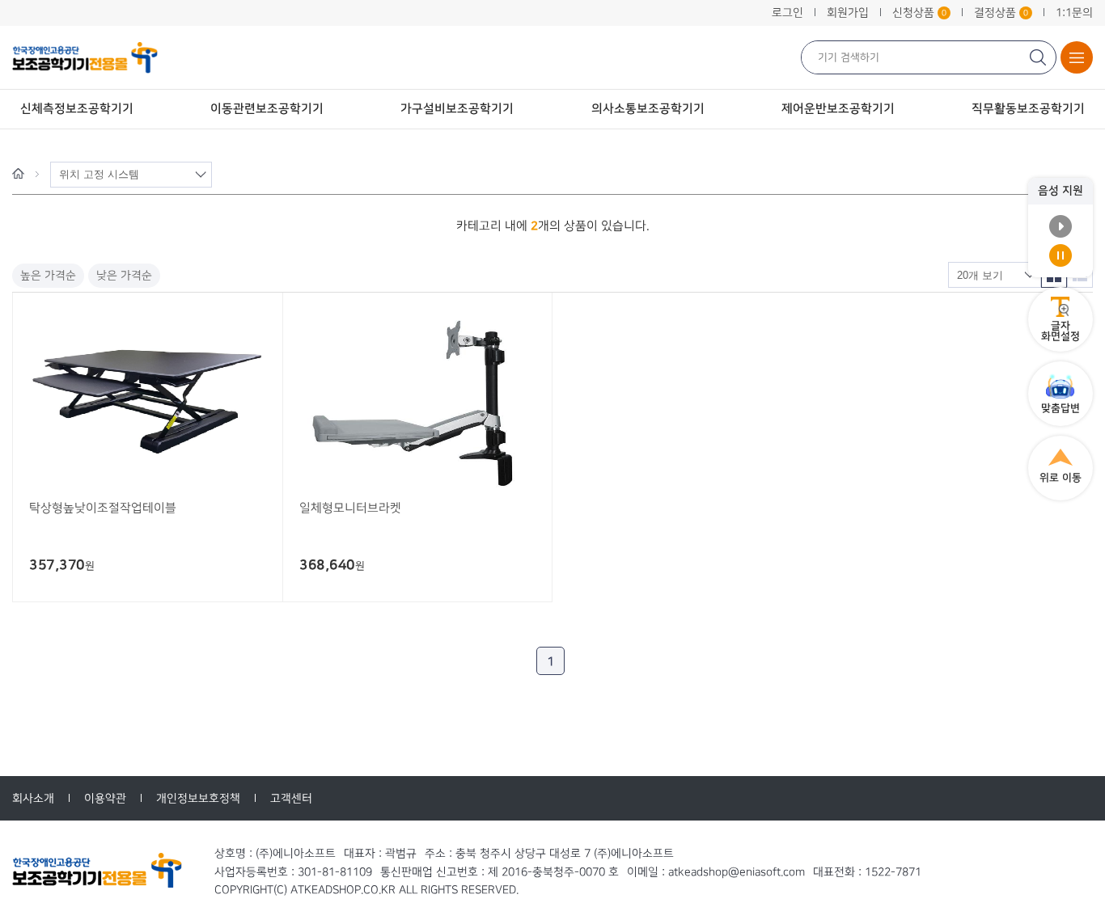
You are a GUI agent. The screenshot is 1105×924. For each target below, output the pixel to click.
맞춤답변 (1060, 408)
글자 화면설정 (1060, 331)
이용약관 (105, 798)
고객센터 (291, 798)
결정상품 (1001, 12)
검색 (1039, 57)
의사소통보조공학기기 (648, 109)
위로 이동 (1060, 477)
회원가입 (848, 12)
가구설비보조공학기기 (457, 109)
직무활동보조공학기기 (1028, 109)
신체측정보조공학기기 (76, 109)
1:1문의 (1074, 12)
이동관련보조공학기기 (267, 109)
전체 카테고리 (1077, 57)
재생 (1060, 226)
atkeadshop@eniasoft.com (736, 872)
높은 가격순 (48, 275)
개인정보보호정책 (198, 798)
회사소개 (33, 798)
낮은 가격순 (124, 275)
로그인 (787, 12)
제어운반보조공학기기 (838, 109)
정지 (1060, 255)
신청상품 (919, 12)
